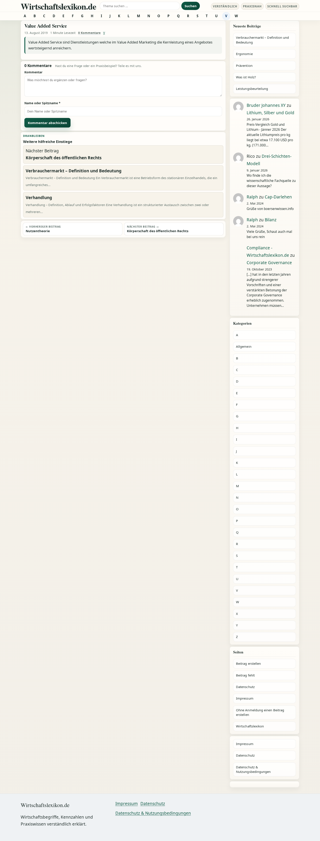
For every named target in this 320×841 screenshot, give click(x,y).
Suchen (191, 6)
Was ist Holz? (246, 77)
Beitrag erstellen (248, 663)
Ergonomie (244, 54)
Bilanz (270, 220)
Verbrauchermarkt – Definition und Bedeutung (262, 39)
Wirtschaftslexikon (250, 726)
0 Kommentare (89, 33)
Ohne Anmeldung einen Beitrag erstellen (260, 712)
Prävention (244, 65)
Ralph (252, 197)
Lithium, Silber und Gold (270, 113)
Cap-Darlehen (278, 197)
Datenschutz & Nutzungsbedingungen (253, 769)
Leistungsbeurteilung (252, 88)
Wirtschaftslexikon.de (58, 6)
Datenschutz (245, 687)
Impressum (244, 698)
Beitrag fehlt (245, 675)
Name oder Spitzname (42, 103)
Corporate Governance (269, 262)
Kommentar (33, 72)
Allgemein (243, 346)
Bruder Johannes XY (266, 105)
